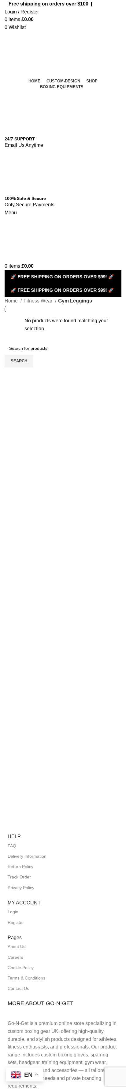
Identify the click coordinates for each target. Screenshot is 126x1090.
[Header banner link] (63, 545)
